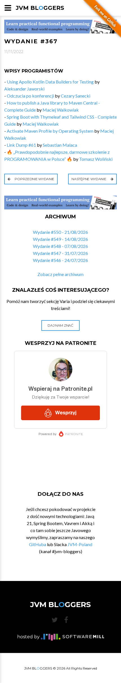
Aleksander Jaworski (24, 88)
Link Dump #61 (21, 145)
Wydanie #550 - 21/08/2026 (60, 232)
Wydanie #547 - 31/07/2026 (60, 253)
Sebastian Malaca (60, 145)
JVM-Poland (80, 544)
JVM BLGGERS (40, 7)
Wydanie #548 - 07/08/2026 (60, 246)
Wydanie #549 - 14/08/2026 (60, 239)
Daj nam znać (60, 325)
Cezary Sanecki (75, 95)
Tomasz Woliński (96, 159)
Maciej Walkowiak (60, 109)
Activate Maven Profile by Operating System (50, 131)
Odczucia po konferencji (30, 95)
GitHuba (37, 544)
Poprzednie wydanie (34, 179)
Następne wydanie (89, 179)
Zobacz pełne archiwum (60, 274)
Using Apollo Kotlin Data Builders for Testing (50, 81)
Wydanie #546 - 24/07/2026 (60, 260)
